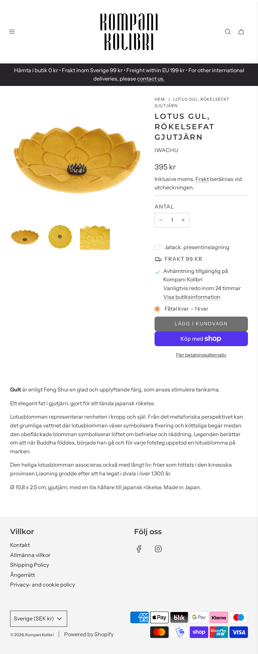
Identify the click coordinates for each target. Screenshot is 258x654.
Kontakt (20, 545)
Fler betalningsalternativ (201, 355)
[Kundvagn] (241, 31)
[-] (161, 220)
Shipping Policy (29, 564)
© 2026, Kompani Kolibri (32, 634)
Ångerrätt (22, 574)
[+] (183, 220)
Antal (164, 206)
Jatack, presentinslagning (197, 247)
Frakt (202, 179)
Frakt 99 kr (184, 258)
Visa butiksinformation (191, 296)
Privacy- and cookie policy (42, 584)
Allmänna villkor (30, 555)
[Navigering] (12, 32)
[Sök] (227, 31)
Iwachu (166, 150)
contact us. (151, 78)
